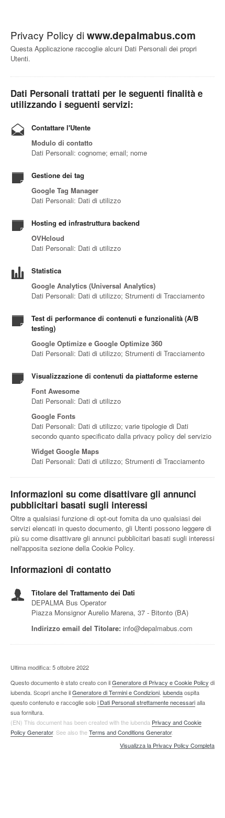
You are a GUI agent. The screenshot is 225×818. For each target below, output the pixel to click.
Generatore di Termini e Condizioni (116, 692)
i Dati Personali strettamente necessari (146, 702)
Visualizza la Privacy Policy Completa (167, 746)
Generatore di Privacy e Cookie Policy (160, 682)
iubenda (173, 692)
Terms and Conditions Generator (130, 732)
